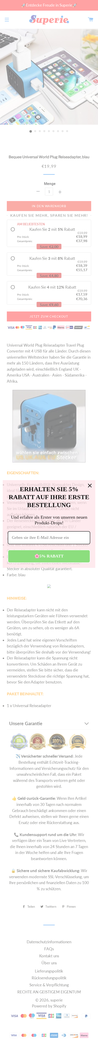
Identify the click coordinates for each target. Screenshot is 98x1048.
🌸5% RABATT (49, 556)
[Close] (89, 485)
